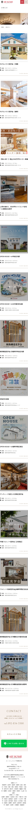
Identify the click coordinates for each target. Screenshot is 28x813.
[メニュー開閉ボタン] (26, 2)
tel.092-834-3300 (14, 723)
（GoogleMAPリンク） (14, 768)
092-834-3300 (9, 770)
